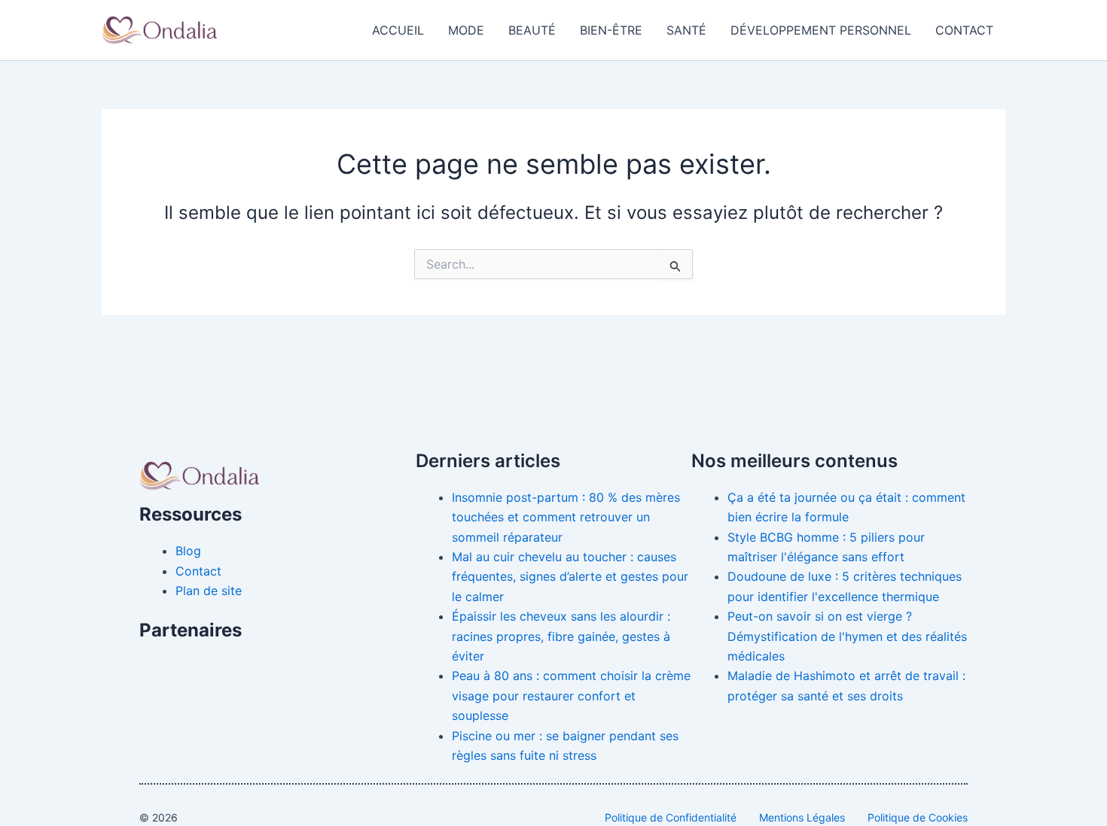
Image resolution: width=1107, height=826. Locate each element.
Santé (686, 30)
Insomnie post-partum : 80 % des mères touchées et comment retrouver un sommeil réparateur (566, 517)
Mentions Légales (802, 817)
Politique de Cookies (918, 817)
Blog (188, 550)
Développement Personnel (820, 30)
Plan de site (208, 590)
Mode (466, 30)
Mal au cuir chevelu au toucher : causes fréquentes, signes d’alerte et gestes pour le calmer (570, 576)
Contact (964, 30)
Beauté (532, 30)
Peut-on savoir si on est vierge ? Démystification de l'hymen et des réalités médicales (847, 636)
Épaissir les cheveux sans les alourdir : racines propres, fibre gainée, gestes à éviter (561, 636)
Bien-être (611, 30)
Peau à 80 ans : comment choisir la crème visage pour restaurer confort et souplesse (571, 695)
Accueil (398, 30)
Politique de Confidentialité (670, 817)
